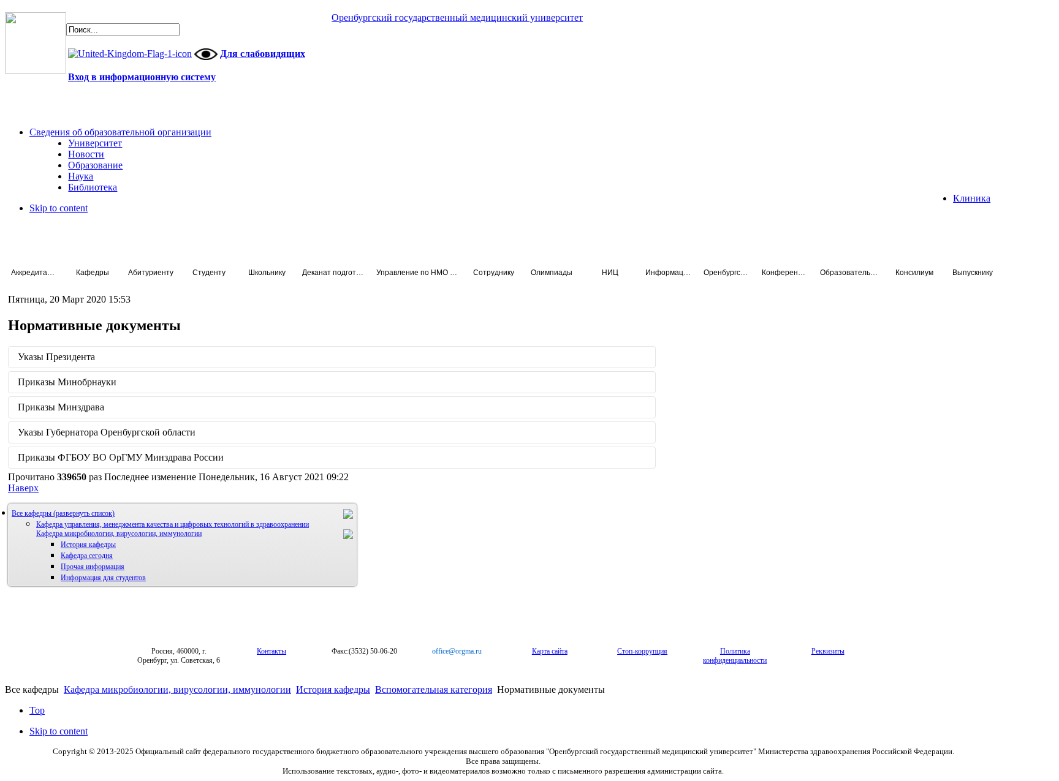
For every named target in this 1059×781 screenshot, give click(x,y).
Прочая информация (92, 566)
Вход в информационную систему (142, 77)
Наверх (23, 488)
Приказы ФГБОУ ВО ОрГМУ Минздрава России (121, 457)
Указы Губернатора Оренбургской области (106, 432)
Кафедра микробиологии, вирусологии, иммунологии (119, 533)
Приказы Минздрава (61, 407)
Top (37, 710)
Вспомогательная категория (433, 689)
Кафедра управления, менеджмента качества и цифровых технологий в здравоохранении (172, 524)
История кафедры (88, 544)
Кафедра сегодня (87, 555)
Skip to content (58, 208)
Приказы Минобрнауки (67, 382)
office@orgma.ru (457, 651)
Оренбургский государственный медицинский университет (457, 17)
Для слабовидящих (262, 53)
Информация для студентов (103, 577)
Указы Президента (56, 357)
